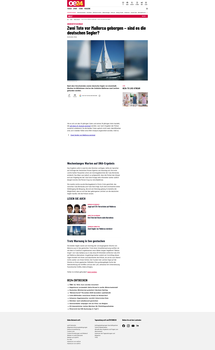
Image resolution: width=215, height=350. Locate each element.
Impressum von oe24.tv (74, 344)
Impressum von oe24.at (74, 342)
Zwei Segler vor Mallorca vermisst (83, 135)
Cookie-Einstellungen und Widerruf (77, 333)
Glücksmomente (81, 12)
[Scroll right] (147, 13)
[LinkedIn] (137, 325)
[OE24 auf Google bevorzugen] (100, 96)
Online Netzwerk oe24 (73, 320)
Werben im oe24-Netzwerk (75, 335)
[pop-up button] (142, 103)
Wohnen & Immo (97, 12)
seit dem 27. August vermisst (80, 126)
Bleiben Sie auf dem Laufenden (131, 320)
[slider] (131, 103)
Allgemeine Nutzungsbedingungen (77, 327)
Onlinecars (127, 12)
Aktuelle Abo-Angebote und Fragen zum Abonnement (106, 330)
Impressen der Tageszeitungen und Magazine (105, 334)
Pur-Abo (69, 339)
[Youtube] (133, 325)
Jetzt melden (92, 272)
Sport (75, 9)
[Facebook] (123, 325)
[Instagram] (128, 325)
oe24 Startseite (71, 325)
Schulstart (89, 12)
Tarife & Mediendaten (101, 327)
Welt (70, 16)
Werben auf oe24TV (73, 337)
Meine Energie (106, 12)
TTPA (96, 337)
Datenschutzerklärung (73, 329)
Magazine (87, 9)
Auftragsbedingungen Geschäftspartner (106, 325)
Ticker (69, 9)
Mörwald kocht (142, 12)
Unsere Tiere (134, 12)
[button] (125, 103)
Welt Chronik (77, 19)
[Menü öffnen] (146, 9)
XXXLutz (113, 12)
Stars (81, 9)
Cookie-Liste (70, 331)
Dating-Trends (119, 12)
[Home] (68, 19)
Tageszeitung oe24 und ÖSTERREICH (105, 320)
